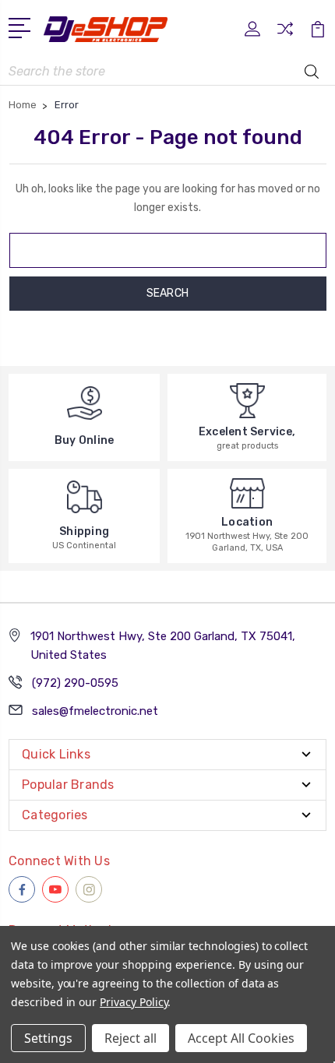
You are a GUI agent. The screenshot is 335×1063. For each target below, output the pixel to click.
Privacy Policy (134, 1001)
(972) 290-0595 (75, 683)
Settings (48, 1038)
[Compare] (285, 34)
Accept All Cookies (241, 1038)
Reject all (130, 1038)
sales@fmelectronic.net (95, 711)
